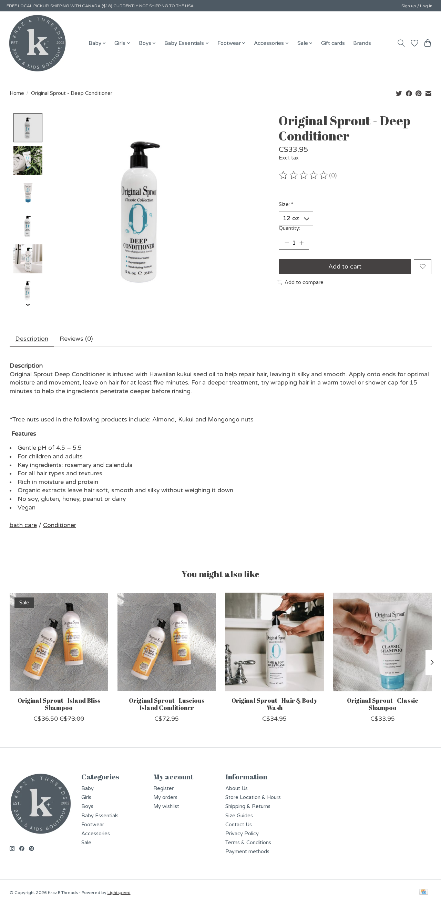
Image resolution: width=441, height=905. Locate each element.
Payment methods (247, 852)
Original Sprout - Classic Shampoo (382, 704)
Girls (86, 797)
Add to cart (344, 266)
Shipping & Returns (247, 806)
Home (17, 93)
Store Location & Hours (253, 797)
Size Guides (239, 816)
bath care (23, 525)
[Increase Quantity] (301, 242)
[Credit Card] (423, 892)
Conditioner (59, 525)
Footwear (92, 825)
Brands (362, 43)
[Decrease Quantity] (286, 242)
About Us (236, 788)
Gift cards (333, 43)
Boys (87, 806)
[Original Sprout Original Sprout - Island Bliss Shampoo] (59, 642)
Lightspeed (119, 892)
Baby (87, 788)
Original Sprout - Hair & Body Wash (274, 704)
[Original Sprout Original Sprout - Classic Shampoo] (382, 642)
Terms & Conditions (248, 843)
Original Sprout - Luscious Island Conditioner (166, 704)
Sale (86, 843)
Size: (286, 204)
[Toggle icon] (401, 43)
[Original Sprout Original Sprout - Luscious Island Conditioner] (166, 642)
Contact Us (238, 825)
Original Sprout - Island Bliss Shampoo (58, 704)
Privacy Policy (242, 834)
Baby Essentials (100, 816)
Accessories (95, 834)
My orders (165, 797)
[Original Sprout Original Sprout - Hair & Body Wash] (274, 642)
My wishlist (166, 806)
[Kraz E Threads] (37, 43)
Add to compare (304, 282)
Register (163, 788)
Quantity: (289, 228)
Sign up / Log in (416, 5)
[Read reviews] (304, 175)
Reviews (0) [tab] (76, 338)
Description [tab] (31, 338)
